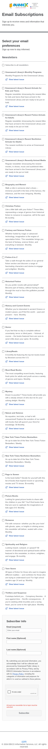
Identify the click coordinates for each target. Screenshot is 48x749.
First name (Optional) (16, 638)
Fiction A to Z (11, 257)
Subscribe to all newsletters (16, 65)
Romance (9, 520)
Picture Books (11, 496)
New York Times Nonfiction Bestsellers (23, 456)
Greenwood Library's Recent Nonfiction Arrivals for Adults (23, 140)
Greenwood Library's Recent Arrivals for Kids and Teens (23, 89)
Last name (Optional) (16, 650)
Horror (8, 327)
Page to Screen (12, 474)
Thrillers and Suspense (15, 593)
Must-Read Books (13, 370)
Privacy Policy (18, 674)
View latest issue (16, 79)
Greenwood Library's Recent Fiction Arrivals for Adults (25, 116)
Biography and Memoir (15, 184)
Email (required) (14, 627)
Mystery (9, 391)
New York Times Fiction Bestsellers (21, 437)
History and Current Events (17, 306)
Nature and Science (14, 413)
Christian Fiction (13, 206)
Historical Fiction (13, 281)
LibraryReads (11, 351)
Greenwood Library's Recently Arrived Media (25, 160)
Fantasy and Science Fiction (18, 230)
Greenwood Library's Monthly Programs (23, 72)
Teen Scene (10, 569)
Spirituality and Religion (16, 544)
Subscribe (24, 713)
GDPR (24, 741)
